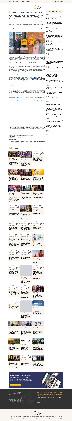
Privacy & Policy (59, 418)
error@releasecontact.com (39, 142)
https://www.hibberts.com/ (23, 98)
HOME (10, 1)
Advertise (41, 418)
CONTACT (28, 1)
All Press (22, 1)
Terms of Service (52, 418)
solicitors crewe (31, 78)
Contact (46, 418)
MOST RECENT (15, 1)
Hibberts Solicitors (19, 97)
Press (37, 418)
